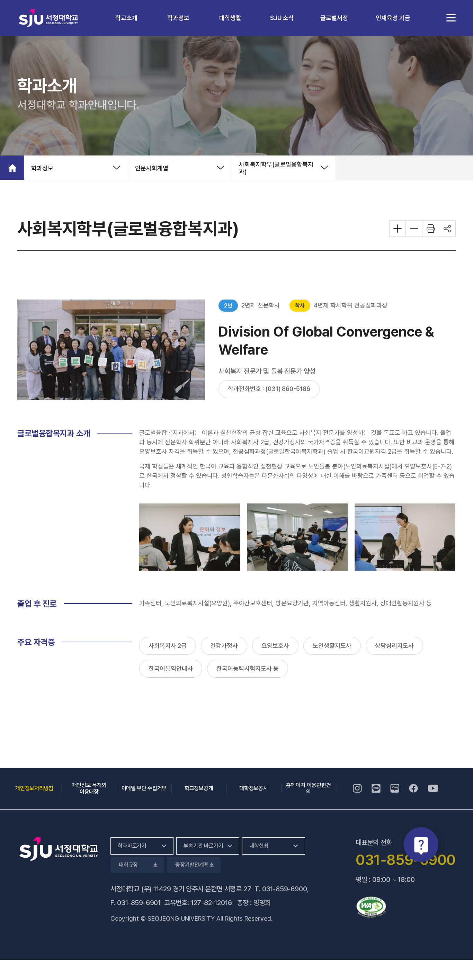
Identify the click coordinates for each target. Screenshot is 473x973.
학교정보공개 (199, 788)
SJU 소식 (282, 17)
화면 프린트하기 (430, 228)
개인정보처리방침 (34, 788)
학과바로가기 (132, 845)
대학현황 (258, 845)
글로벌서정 (334, 17)
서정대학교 (48, 18)
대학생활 (230, 17)
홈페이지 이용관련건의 (308, 788)
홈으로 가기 (12, 167)
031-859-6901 (139, 903)
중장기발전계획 (191, 865)
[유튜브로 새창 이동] (433, 788)
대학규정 (127, 865)
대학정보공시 (253, 788)
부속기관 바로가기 (203, 845)
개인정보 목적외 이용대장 (89, 788)
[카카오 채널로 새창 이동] (376, 788)
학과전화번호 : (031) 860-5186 (269, 388)
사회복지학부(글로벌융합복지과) (276, 168)
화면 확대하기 (397, 228)
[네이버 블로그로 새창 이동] (394, 788)
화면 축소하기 (414, 228)
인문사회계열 (151, 168)
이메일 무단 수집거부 (144, 788)
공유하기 (447, 228)
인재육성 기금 (393, 17)
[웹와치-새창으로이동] (371, 907)
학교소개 (126, 17)
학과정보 (178, 17)
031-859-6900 (284, 889)
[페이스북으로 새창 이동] (413, 788)
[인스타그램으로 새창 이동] (357, 788)
